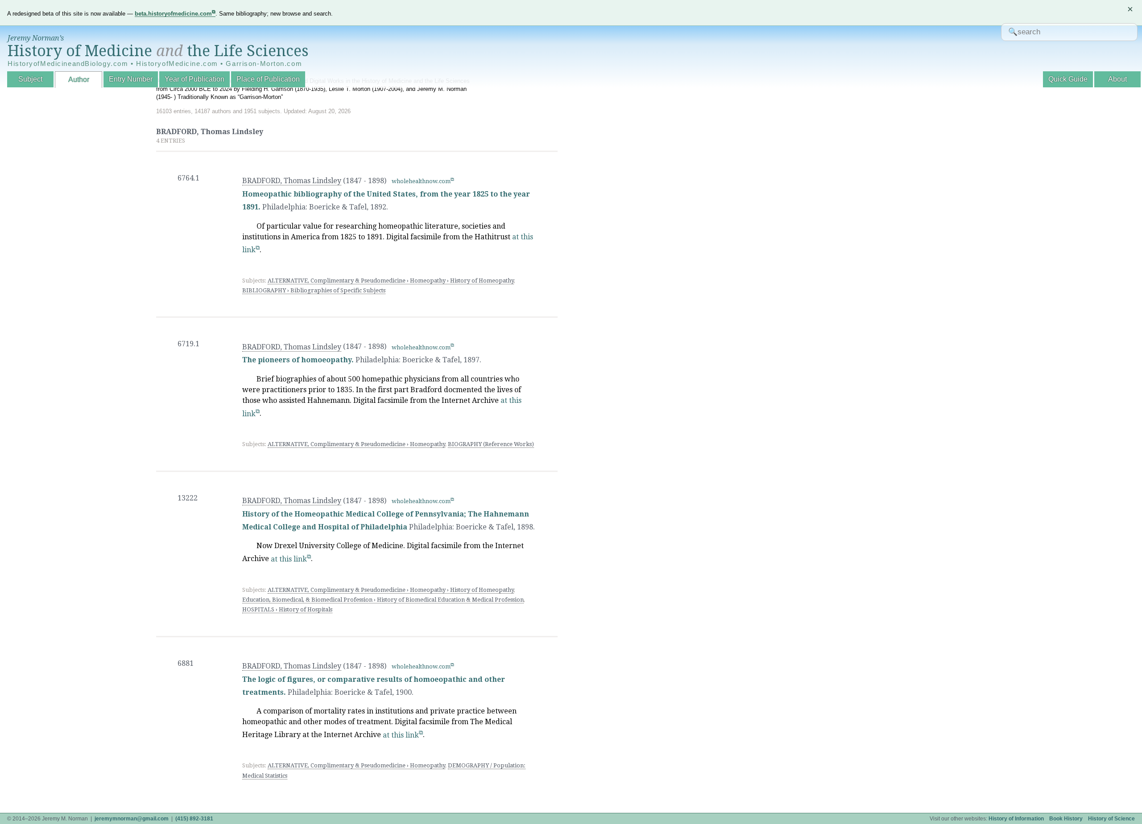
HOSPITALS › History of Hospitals (287, 609)
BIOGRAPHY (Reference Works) (491, 444)
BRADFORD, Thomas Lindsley (291, 180)
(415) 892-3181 (194, 819)
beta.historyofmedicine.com (173, 13)
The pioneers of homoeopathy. (298, 360)
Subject (30, 79)
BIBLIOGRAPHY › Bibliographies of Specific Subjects (313, 290)
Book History (1066, 819)
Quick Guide (1068, 79)
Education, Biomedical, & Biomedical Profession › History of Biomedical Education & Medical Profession (383, 599)
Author (78, 79)
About (1117, 79)
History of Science (1111, 819)
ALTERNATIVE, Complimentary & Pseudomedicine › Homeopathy (356, 444)
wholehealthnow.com (421, 181)
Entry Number (131, 79)
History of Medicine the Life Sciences (158, 50)
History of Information (1016, 819)
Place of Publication (268, 79)
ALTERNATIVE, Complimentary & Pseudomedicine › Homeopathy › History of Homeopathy (391, 280)
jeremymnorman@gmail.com (132, 819)
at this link (289, 559)
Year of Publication (194, 79)
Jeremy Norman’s (36, 38)
